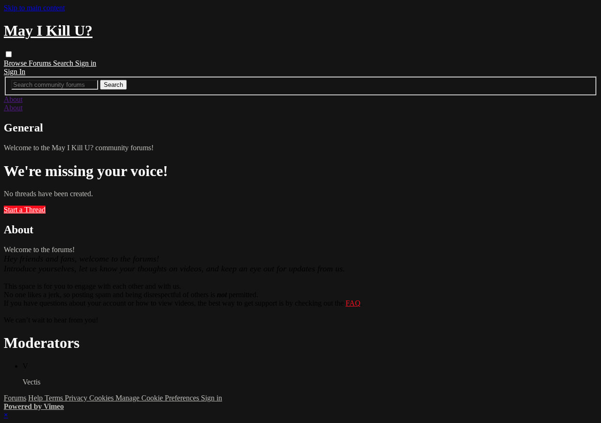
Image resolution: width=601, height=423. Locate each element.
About (13, 99)
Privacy (77, 398)
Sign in (85, 63)
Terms (55, 398)
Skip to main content (34, 8)
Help (36, 398)
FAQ (353, 303)
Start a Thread (25, 210)
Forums (41, 63)
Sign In (14, 72)
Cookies (102, 398)
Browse (16, 63)
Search (64, 63)
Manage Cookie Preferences (158, 398)
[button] (9, 54)
